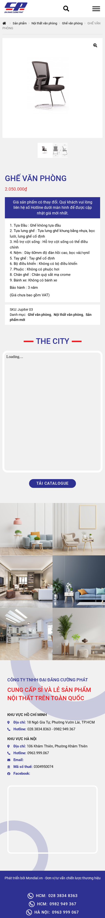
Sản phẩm (20, 23)
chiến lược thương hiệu (83, 878)
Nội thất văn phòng (44, 23)
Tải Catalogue (52, 483)
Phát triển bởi (15, 878)
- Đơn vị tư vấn (54, 878)
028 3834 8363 (57, 895)
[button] (95, 45)
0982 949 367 (56, 904)
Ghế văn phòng (72, 23)
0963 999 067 (56, 912)
